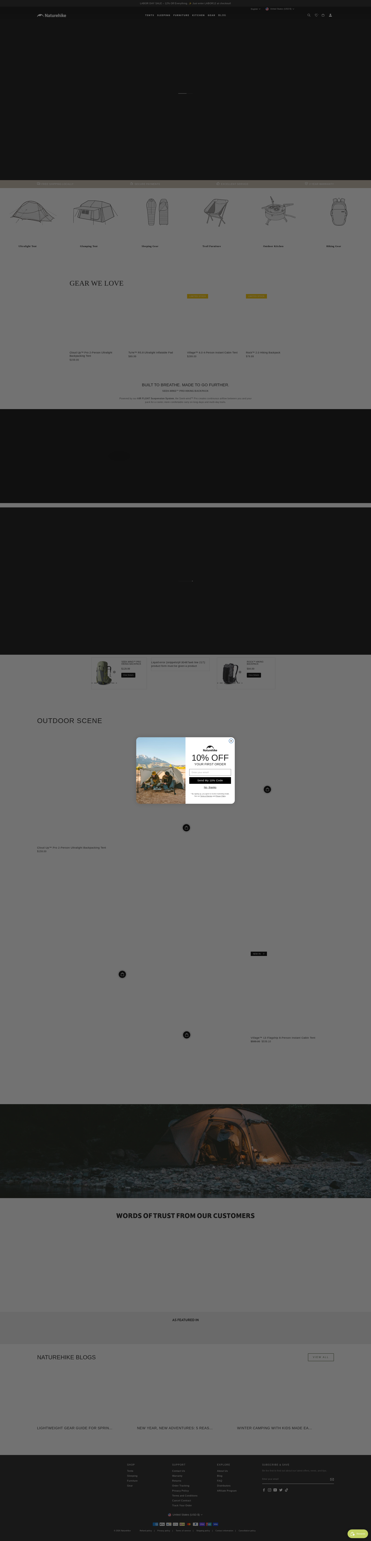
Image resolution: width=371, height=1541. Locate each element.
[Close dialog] (231, 741)
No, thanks (210, 787)
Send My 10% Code (210, 780)
